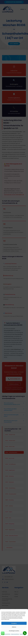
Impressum (22, 634)
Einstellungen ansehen (14, 630)
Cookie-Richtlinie (7, 634)
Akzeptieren (14, 623)
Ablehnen (14, 627)
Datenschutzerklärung (15, 634)
